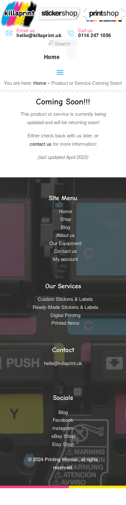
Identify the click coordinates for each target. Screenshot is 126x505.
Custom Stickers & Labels (65, 298)
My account (65, 258)
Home (39, 82)
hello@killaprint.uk (63, 363)
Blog (65, 226)
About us (65, 235)
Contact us (65, 250)
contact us (41, 143)
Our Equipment (65, 243)
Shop (65, 218)
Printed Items (65, 322)
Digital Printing (65, 315)
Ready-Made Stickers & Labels (66, 306)
